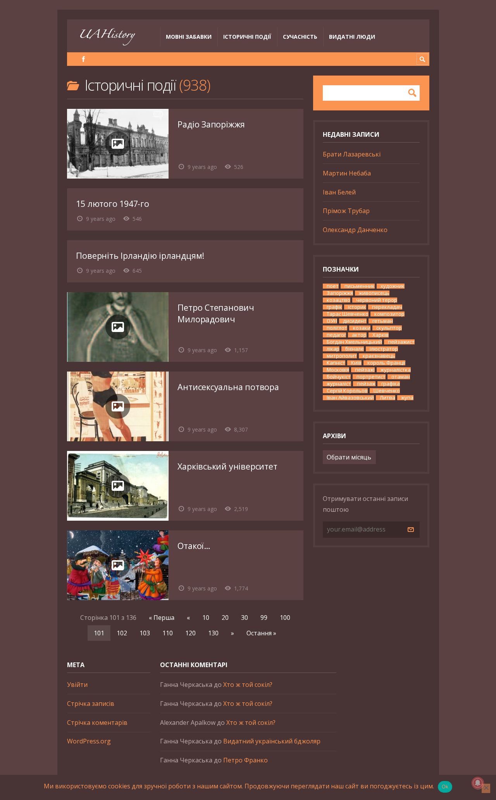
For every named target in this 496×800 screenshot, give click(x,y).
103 (145, 633)
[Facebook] (83, 59)
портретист (371, 376)
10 (205, 617)
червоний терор (376, 300)
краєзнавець (379, 355)
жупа (407, 397)
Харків (380, 334)
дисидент (355, 320)
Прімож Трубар (346, 210)
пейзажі (365, 369)
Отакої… (193, 545)
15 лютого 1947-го (112, 203)
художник (393, 286)
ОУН (332, 320)
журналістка (396, 369)
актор (359, 334)
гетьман (382, 320)
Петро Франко (245, 760)
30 (244, 617)
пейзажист (401, 341)
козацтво (338, 300)
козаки (361, 327)
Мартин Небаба (347, 173)
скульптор (389, 327)
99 (263, 617)
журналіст (339, 383)
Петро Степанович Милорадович (215, 313)
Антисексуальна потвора (228, 386)
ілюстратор (384, 348)
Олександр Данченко (355, 229)
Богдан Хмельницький (354, 341)
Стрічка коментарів (97, 722)
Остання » (261, 633)
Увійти (77, 684)
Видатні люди (352, 36)
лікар (333, 348)
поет (333, 286)
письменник (359, 286)
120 (190, 633)
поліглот (337, 327)
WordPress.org (89, 741)
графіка (390, 383)
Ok (445, 786)
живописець (374, 293)
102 (122, 633)
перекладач (387, 307)
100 (285, 617)
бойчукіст (339, 376)
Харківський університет (227, 466)
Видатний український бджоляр (271, 741)
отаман (400, 376)
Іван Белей (339, 192)
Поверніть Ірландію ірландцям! (140, 255)
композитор (389, 314)
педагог (336, 334)
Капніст (336, 362)
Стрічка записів (90, 703)
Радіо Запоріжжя (211, 124)
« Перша (161, 617)
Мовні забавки (189, 36)
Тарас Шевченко (348, 314)
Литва (387, 397)
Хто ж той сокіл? (247, 684)
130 (213, 633)
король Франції (386, 362)
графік (334, 307)
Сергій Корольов (347, 390)
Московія (338, 369)
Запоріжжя (340, 293)
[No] (486, 788)
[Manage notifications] (478, 783)
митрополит (342, 355)
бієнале (354, 348)
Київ (356, 362)
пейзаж (366, 383)
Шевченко (387, 390)
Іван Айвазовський (350, 397)
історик (357, 307)
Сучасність (300, 36)
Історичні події (247, 36)
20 (225, 617)
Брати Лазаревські (352, 154)
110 (167, 633)
